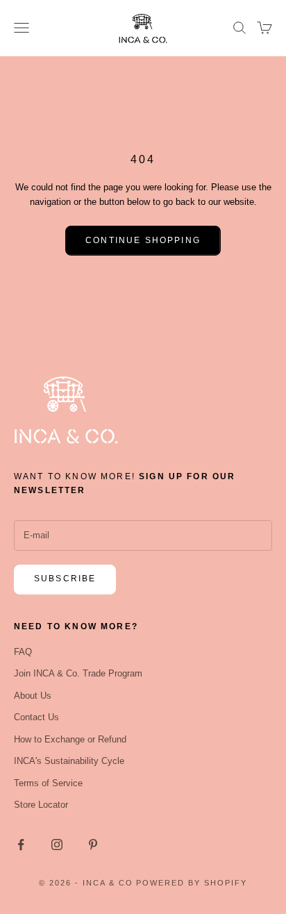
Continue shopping (143, 240)
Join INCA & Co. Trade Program (78, 673)
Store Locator (41, 804)
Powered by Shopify (191, 883)
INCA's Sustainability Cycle (69, 761)
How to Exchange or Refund (70, 739)
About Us (32, 695)
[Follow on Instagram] (57, 844)
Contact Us (36, 717)
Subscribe (65, 578)
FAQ (23, 652)
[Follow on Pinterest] (93, 844)
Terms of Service (48, 783)
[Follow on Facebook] (21, 844)
